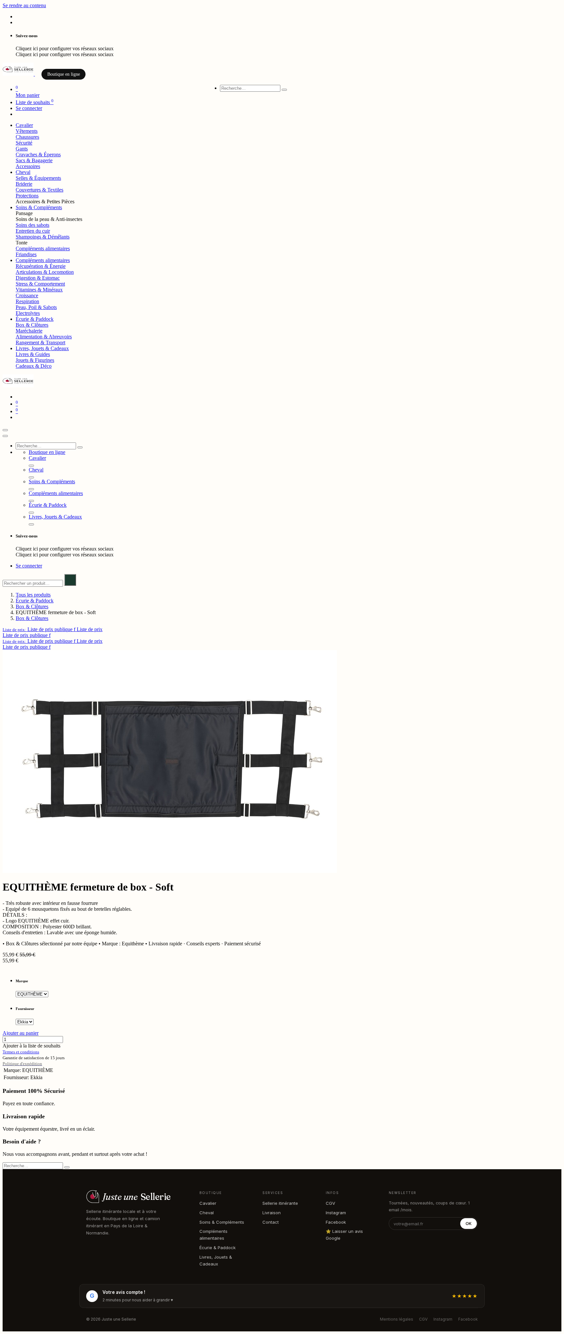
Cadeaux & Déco (34, 366)
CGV (330, 1203)
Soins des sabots (32, 225)
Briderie (24, 184)
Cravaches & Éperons (38, 154)
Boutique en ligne (63, 74)
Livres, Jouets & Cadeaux (215, 1260)
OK (468, 1223)
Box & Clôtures (32, 325)
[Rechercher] (284, 90)
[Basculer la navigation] (5, 430)
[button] (52, 629)
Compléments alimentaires (43, 248)
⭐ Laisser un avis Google (344, 1235)
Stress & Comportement (40, 284)
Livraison (271, 1212)
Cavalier (207, 1203)
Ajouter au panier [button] (21, 1033)
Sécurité (24, 143)
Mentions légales (396, 1319)
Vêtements (27, 131)
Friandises (26, 254)
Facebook (336, 1222)
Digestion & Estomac (38, 278)
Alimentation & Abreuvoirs (44, 336)
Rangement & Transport (40, 342)
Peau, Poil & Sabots (36, 307)
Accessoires (28, 166)
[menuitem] (24, 125)
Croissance (27, 295)
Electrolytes (28, 313)
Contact (270, 1222)
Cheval (206, 1212)
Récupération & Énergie (41, 266)
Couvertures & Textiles (39, 190)
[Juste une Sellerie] (19, 74)
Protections (27, 195)
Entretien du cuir (33, 231)
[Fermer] (5, 436)
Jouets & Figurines (35, 360)
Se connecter (29, 108)
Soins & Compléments (221, 1222)
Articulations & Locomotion (45, 272)
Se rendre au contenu (24, 5)
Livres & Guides (33, 354)
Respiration (27, 301)
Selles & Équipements (38, 178)
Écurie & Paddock (35, 600)
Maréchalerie (29, 331)
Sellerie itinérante (280, 1203)
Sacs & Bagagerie (34, 160)
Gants (22, 148)
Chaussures (27, 137)
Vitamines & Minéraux (39, 289)
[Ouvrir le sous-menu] (31, 466)
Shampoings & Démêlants (43, 237)
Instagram (336, 1212)
